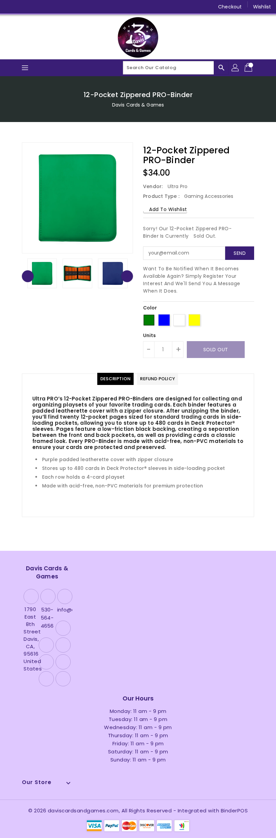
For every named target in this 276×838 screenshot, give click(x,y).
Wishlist (262, 6)
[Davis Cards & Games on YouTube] (49, 7)
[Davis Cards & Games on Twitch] (75, 7)
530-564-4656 (47, 617)
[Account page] (235, 67)
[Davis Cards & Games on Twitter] (24, 7)
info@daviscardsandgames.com (64, 609)
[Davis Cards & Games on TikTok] (88, 7)
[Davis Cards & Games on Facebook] (11, 7)
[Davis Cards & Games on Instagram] (36, 7)
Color (150, 307)
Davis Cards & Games (138, 104)
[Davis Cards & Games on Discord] (62, 7)
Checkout (230, 6)
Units (149, 335)
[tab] (115, 379)
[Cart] (249, 67)
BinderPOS (234, 810)
